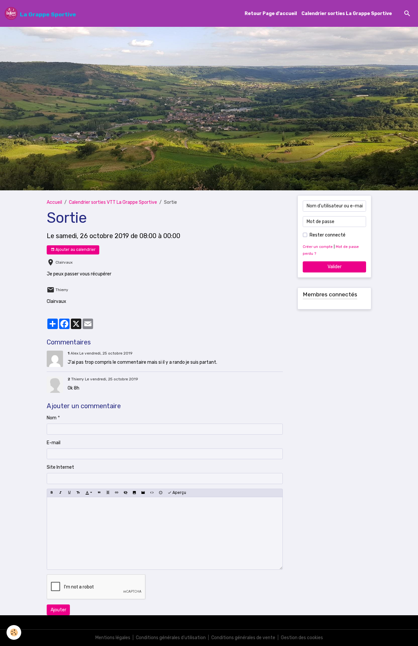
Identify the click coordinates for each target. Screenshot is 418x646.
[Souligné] (69, 493)
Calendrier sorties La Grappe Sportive (346, 13)
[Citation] (99, 493)
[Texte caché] (125, 493)
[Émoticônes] (160, 493)
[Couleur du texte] (89, 493)
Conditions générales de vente (243, 637)
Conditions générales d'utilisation (171, 637)
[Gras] (51, 493)
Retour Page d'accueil (271, 13)
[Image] (134, 493)
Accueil (54, 202)
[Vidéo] (143, 493)
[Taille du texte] (78, 493)
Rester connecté (328, 235)
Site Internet (60, 467)
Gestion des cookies (302, 637)
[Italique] (60, 493)
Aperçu (178, 492)
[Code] (151, 493)
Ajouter (58, 610)
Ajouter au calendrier (75, 249)
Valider (335, 267)
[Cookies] (14, 632)
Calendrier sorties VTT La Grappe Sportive (113, 202)
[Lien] (116, 493)
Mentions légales (112, 637)
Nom (51, 418)
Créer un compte (318, 247)
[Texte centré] (107, 493)
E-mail (53, 442)
